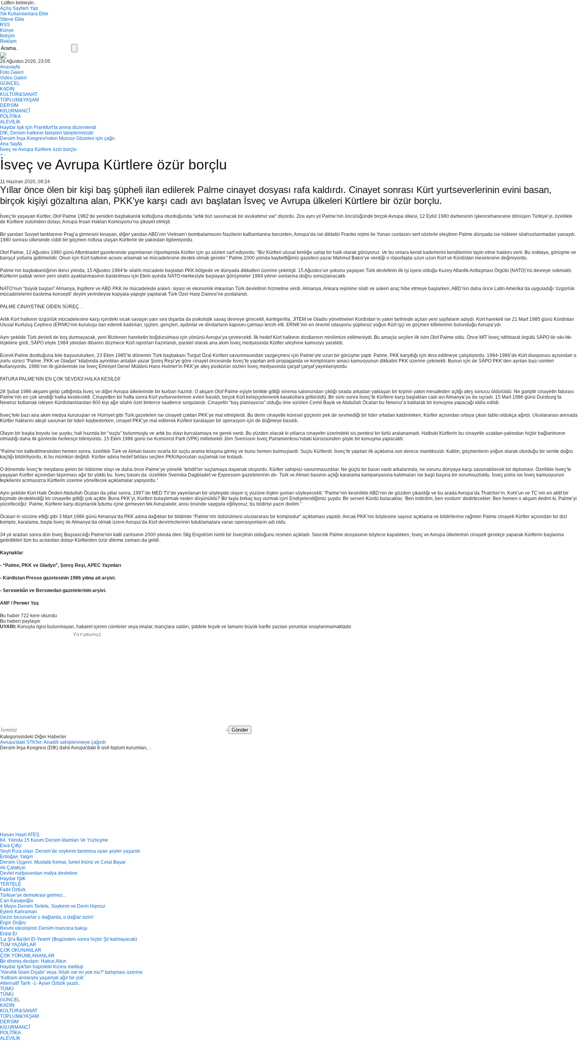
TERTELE (10, 884)
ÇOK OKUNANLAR (20, 950)
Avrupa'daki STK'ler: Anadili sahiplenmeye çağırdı (53, 742)
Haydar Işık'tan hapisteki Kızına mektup (41, 966)
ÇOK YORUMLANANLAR (27, 955)
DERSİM (9, 105)
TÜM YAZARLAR (18, 944)
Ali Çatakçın (13, 867)
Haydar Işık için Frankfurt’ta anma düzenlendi (48, 127)
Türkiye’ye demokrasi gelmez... (33, 895)
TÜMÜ (7, 988)
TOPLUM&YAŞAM (19, 100)
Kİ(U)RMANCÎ (15, 111)
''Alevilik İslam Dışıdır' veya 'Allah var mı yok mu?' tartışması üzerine (71, 972)
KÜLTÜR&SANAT (18, 94)
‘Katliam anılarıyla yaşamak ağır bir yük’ (42, 977)
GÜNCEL (10, 83)
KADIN (7, 89)
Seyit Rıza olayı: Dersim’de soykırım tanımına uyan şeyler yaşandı (70, 851)
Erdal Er (8, 933)
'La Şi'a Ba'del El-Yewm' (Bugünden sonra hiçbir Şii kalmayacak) (68, 939)
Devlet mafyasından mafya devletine (38, 873)
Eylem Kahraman (18, 911)
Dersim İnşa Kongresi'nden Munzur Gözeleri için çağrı (57, 138)
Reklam (8, 41)
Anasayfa (10, 67)
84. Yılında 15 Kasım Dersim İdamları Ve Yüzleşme (54, 840)
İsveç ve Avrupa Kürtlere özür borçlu (38, 149)
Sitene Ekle (12, 19)
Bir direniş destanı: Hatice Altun (33, 961)
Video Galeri (13, 78)
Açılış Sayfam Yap (19, 8)
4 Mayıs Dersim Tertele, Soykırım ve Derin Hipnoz (52, 906)
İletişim (7, 36)
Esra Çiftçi (11, 845)
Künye (7, 30)
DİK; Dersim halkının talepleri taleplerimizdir (47, 133)
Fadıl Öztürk (13, 889)
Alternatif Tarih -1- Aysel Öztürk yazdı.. (40, 983)
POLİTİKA (10, 116)
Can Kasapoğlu (16, 900)
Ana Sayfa (11, 144)
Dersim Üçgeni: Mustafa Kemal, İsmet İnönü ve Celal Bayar (63, 862)
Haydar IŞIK (13, 878)
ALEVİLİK (10, 122)
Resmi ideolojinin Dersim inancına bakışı (43, 928)
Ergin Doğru (13, 922)
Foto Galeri (12, 72)
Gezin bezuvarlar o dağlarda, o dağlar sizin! (46, 917)
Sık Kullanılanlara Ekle (24, 14)
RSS (5, 25)
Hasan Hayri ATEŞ (19, 834)
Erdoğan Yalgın (16, 856)
